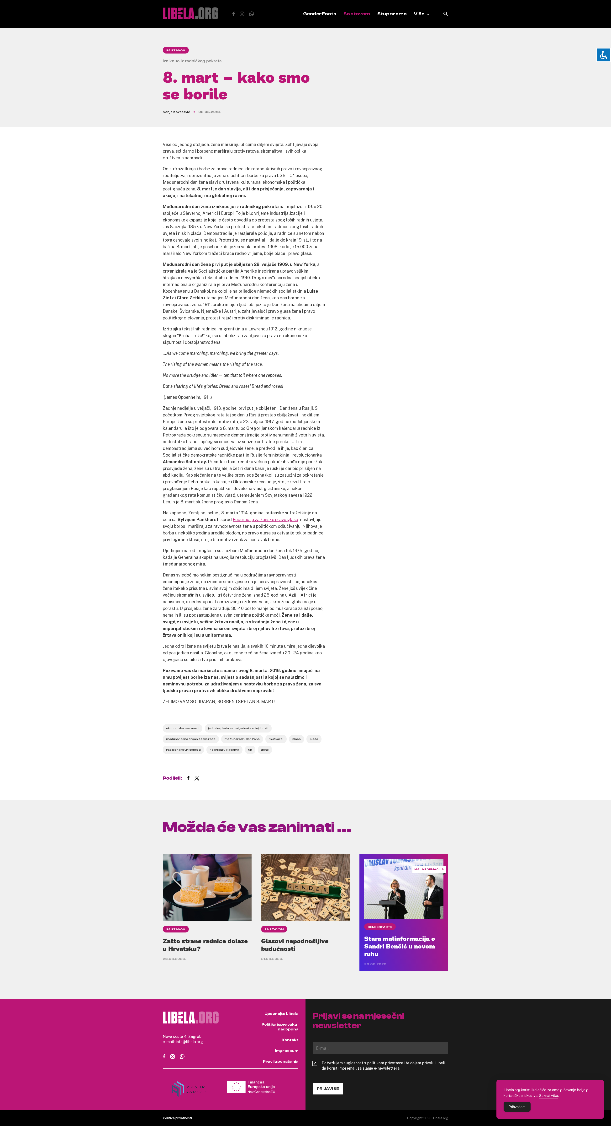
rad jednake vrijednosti (183, 749)
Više (419, 13)
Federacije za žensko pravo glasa (265, 519)
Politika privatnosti (177, 1118)
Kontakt (290, 1040)
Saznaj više (548, 1095)
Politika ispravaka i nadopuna (280, 1026)
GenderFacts (319, 13)
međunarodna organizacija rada (191, 739)
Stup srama (392, 13)
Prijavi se (328, 1089)
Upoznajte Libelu (281, 1014)
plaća (296, 739)
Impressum (286, 1051)
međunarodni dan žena (242, 739)
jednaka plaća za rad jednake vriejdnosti (238, 728)
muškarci (276, 739)
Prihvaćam (517, 1107)
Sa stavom (356, 13)
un (250, 749)
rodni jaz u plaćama (224, 749)
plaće (314, 739)
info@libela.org (189, 1041)
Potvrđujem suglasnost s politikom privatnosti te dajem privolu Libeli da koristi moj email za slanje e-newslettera (383, 1066)
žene (265, 749)
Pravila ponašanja (280, 1061)
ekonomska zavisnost (182, 728)
